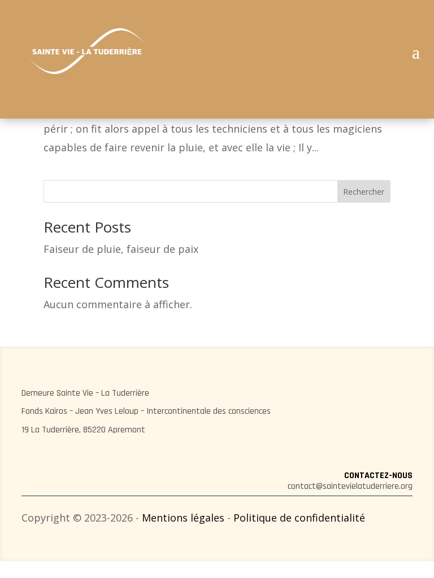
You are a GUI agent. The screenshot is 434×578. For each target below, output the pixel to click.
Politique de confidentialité (299, 517)
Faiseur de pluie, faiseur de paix (121, 249)
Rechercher (363, 191)
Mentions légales (183, 517)
